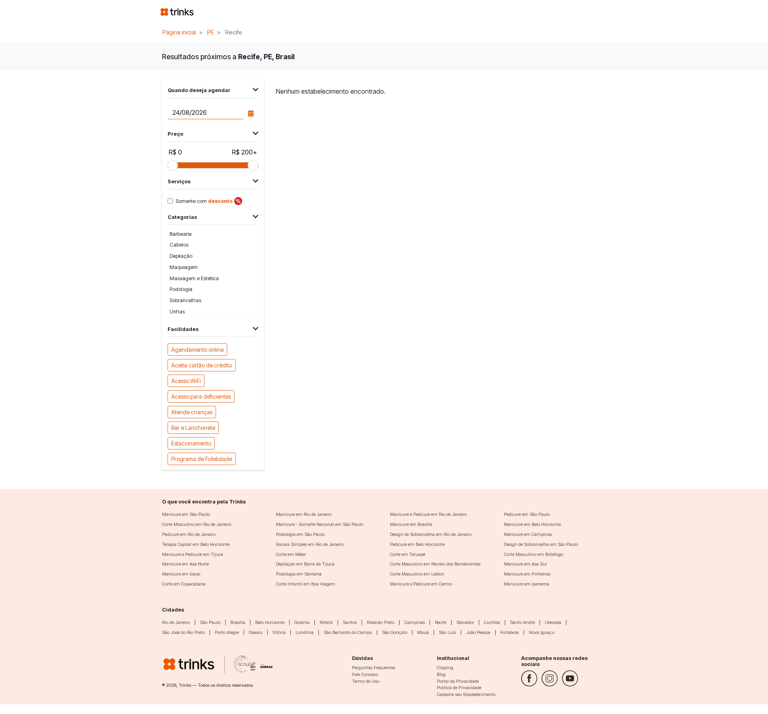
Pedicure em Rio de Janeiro (189, 534)
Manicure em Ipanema (526, 584)
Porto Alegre (227, 632)
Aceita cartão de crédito (201, 365)
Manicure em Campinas (528, 534)
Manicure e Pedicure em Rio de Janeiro (428, 514)
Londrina (305, 632)
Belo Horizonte (269, 622)
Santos (350, 622)
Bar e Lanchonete (193, 427)
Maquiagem (184, 267)
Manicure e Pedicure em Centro (421, 584)
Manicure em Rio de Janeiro (304, 514)
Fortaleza (509, 632)
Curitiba (492, 622)
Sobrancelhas (185, 300)
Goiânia (302, 622)
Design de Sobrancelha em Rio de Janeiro (431, 534)
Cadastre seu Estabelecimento (466, 694)
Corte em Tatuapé (407, 554)
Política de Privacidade (459, 687)
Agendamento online (197, 349)
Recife (440, 622)
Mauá (423, 632)
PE (210, 32)
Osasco (255, 632)
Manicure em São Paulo (186, 514)
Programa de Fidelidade (201, 458)
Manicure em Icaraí (181, 574)
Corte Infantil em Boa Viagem (305, 584)
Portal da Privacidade (458, 681)
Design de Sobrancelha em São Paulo (541, 544)
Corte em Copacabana (184, 584)
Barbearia (181, 234)
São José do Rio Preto (183, 632)
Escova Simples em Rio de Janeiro (310, 544)
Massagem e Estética (194, 278)
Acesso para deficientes (201, 396)
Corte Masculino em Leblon (417, 574)
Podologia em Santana (299, 574)
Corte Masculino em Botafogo (533, 554)
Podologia (181, 289)
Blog (441, 674)
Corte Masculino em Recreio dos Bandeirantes (435, 564)
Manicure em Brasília (411, 524)
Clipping (445, 667)
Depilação (181, 256)
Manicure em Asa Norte (185, 564)
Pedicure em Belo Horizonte (417, 544)
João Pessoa (478, 632)
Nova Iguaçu (541, 632)
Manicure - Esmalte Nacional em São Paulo (319, 524)
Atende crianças (191, 412)
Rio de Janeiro (176, 622)
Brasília (237, 622)
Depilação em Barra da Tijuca (305, 564)
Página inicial (179, 32)
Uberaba (553, 622)
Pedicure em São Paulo (527, 514)
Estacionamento (191, 443)
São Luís (447, 632)
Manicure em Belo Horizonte (532, 524)
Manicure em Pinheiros (527, 574)
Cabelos (179, 245)
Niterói (326, 622)
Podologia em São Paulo (300, 534)
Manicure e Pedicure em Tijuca (192, 554)
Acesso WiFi (186, 380)
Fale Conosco (365, 674)
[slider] (173, 165)
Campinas (414, 622)
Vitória (279, 632)
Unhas (177, 312)
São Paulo (210, 622)
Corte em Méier (291, 554)
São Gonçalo (394, 632)
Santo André (522, 622)
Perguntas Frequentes (373, 667)
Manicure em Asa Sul (525, 564)
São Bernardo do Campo (348, 632)
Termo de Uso (365, 681)
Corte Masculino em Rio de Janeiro (196, 524)
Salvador (465, 622)
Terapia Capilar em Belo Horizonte (196, 544)
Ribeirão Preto (380, 622)
